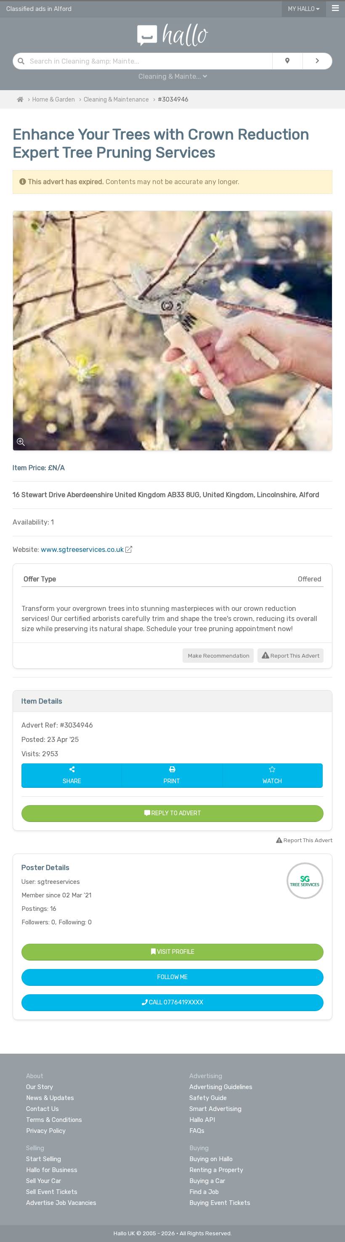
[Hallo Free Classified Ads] (172, 34)
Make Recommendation (218, 656)
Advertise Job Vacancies (61, 1203)
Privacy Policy (46, 1131)
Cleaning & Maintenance (116, 99)
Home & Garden (53, 99)
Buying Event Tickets (219, 1203)
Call (175, 1002)
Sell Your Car (43, 1181)
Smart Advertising (215, 1109)
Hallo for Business (51, 1170)
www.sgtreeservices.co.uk (82, 550)
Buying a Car (207, 1181)
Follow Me (172, 977)
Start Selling (43, 1159)
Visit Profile (175, 952)
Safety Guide (208, 1098)
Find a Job (204, 1192)
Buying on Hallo (211, 1159)
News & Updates (50, 1098)
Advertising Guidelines (220, 1087)
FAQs (196, 1131)
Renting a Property (216, 1170)
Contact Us (42, 1109)
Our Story (39, 1087)
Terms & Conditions (54, 1120)
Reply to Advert (175, 813)
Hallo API (202, 1120)
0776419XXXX (183, 1002)
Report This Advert (294, 656)
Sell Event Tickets (51, 1192)
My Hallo (302, 9)
